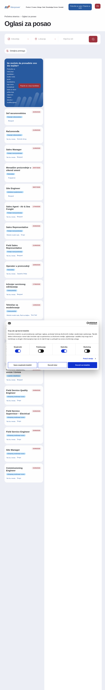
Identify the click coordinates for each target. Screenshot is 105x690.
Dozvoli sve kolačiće (82, 365)
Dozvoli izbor (52, 365)
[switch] (41, 351)
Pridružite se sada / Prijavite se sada (80, 7)
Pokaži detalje (88, 358)
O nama (33, 7)
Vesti (43, 7)
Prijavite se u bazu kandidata (29, 86)
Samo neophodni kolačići (23, 365)
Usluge (39, 7)
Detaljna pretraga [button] (17, 51)
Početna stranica (12, 16)
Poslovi (28, 7)
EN (97, 6)
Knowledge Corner (52, 7)
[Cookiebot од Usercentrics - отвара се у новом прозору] (88, 323)
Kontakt (61, 7)
